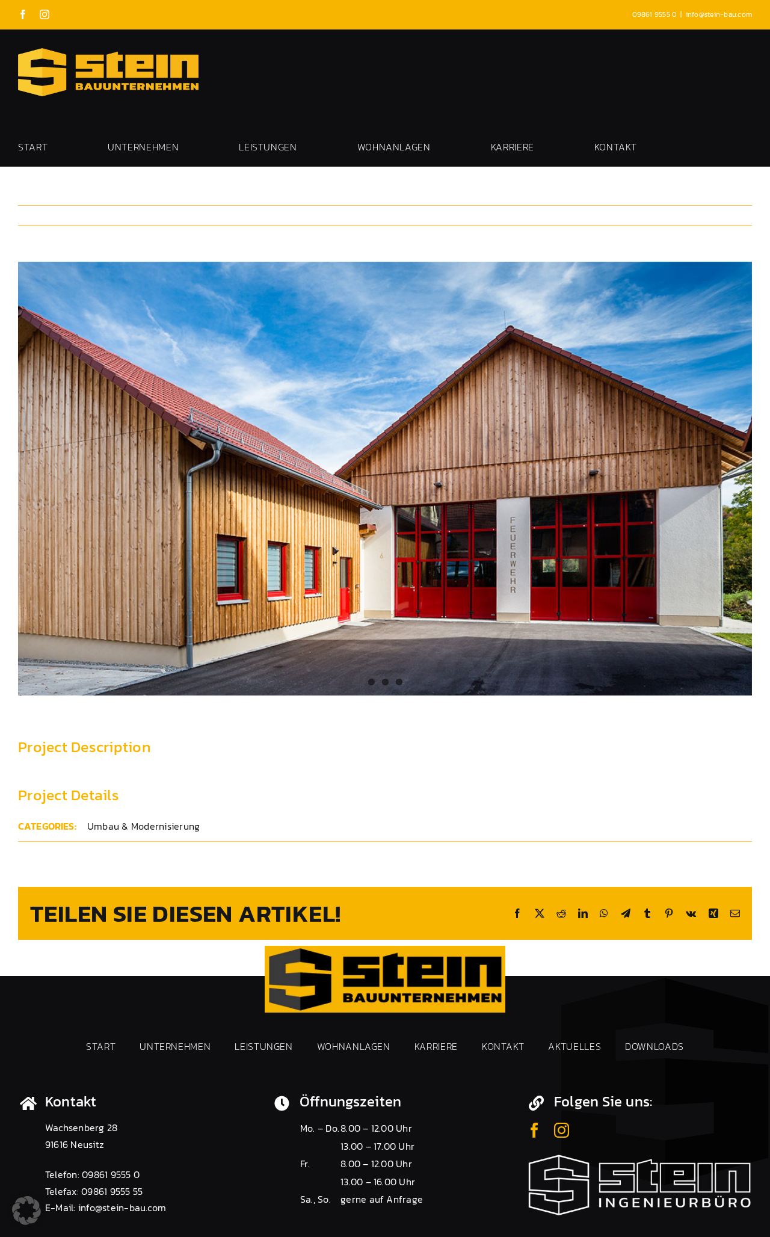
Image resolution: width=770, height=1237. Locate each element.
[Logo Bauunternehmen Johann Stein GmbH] (385, 950)
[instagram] (561, 1130)
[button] (26, 1210)
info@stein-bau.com (719, 14)
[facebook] (534, 1130)
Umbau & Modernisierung (143, 826)
